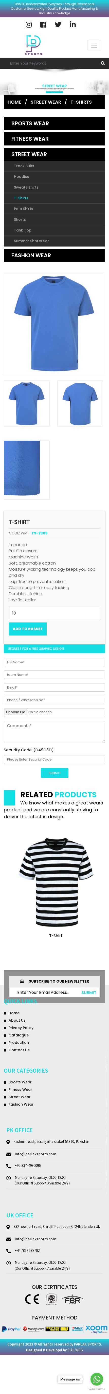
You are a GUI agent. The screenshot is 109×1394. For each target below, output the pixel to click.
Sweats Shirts (26, 187)
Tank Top (22, 230)
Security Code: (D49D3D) (29, 750)
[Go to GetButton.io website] (97, 1388)
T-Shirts (81, 102)
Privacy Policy (21, 1027)
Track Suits (24, 165)
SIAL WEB (75, 1350)
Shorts (20, 219)
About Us (17, 1020)
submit (88, 993)
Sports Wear (30, 123)
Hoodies (21, 176)
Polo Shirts (23, 208)
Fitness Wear (30, 138)
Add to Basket (28, 628)
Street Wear (29, 154)
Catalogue (19, 1035)
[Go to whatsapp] (96, 1379)
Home (14, 102)
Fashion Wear (31, 255)
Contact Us (19, 1050)
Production (19, 1042)
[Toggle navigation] (94, 45)
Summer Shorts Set (31, 240)
